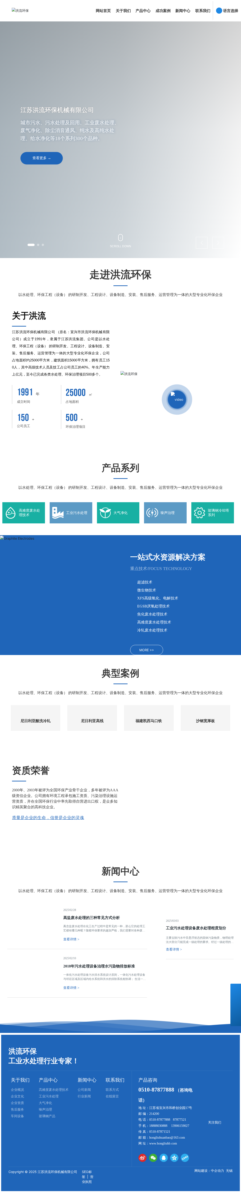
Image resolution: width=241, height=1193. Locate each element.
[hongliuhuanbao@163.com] (235, 1010)
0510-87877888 (157, 1163)
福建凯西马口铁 (149, 742)
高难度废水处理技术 (154, 622)
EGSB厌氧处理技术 (153, 606)
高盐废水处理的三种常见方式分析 (91, 991)
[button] (29, 245)
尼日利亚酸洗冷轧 (35, 742)
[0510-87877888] (235, 989)
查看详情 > (174, 1057)
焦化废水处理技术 (152, 614)
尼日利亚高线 (92, 742)
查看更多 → (41, 158)
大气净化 (120, 513)
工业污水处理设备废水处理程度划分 (196, 1035)
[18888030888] (235, 999)
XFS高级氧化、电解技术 (157, 598)
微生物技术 (146, 590)
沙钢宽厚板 (205, 742)
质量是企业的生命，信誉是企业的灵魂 (48, 839)
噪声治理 (168, 513)
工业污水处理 (76, 513)
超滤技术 (144, 582)
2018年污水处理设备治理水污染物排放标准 (99, 1039)
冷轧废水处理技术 (152, 630)
